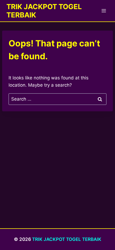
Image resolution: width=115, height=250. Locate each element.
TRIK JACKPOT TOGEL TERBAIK (66, 239)
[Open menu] (104, 10)
